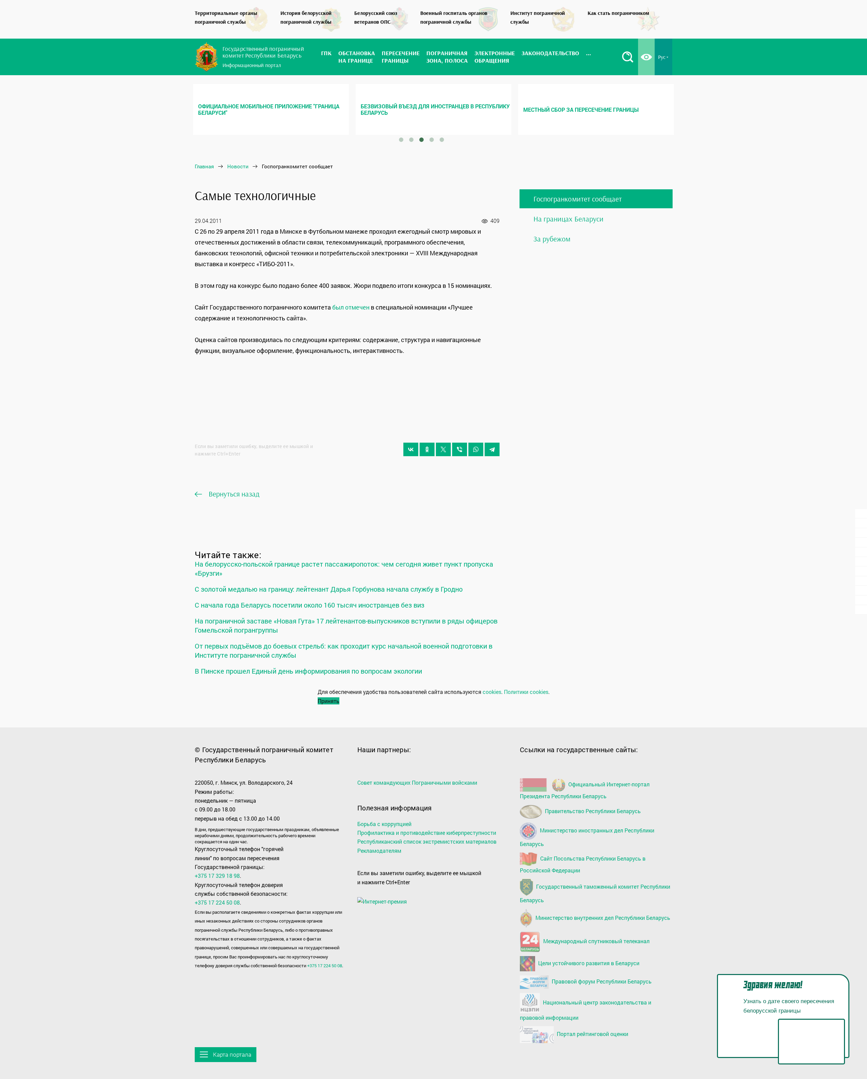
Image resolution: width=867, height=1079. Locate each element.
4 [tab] (431, 139)
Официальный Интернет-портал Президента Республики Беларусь (585, 790)
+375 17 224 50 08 (217, 902)
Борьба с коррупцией (384, 823)
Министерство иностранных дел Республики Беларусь (587, 837)
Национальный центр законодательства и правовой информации (585, 1010)
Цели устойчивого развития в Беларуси (588, 962)
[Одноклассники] (427, 449)
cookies (492, 691)
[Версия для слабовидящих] (646, 57)
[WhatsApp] (475, 449)
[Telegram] (492, 449)
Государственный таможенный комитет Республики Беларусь (595, 893)
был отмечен (350, 307)
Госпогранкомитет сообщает (577, 199)
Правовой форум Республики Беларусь (601, 981)
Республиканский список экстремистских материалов (426, 841)
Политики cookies (526, 691)
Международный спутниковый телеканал (596, 941)
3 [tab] (421, 139)
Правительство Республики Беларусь (592, 810)
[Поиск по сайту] (627, 57)
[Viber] (459, 449)
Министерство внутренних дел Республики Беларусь (602, 917)
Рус (661, 57)
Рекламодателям (379, 850)
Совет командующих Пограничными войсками (417, 782)
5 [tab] (441, 139)
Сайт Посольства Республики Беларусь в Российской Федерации (583, 864)
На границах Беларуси (568, 219)
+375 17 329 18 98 (217, 875)
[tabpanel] (271, 109)
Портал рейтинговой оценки (591, 1033)
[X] (443, 449)
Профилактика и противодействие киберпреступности (426, 832)
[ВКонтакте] (410, 449)
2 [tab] (411, 139)
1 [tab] (401, 139)
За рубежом (552, 239)
